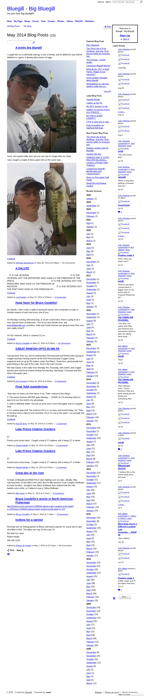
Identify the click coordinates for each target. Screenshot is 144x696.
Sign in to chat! (124, 694)
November (91, 282)
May (88, 237)
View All (107, 91)
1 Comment (61, 423)
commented (123, 143)
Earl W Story (21, 423)
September (91, 205)
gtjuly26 (122, 177)
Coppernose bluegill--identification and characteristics (96, 171)
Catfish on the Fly (94, 103)
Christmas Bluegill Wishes (98, 65)
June (88, 247)
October (90, 286)
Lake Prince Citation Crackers (35, 429)
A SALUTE (22, 268)
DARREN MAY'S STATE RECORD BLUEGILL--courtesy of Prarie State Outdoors (97, 161)
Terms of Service (130, 692)
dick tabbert (123, 346)
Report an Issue (112, 692)
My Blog (27, 26)
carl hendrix (21, 297)
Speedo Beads (93, 99)
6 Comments (62, 514)
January (90, 198)
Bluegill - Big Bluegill (31, 8)
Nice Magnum (92, 45)
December (91, 212)
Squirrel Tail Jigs (93, 154)
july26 (121, 281)
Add (109, 27)
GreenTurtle (124, 205)
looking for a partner (29, 519)
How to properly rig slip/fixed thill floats (95, 126)
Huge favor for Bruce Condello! (36, 302)
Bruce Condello (23, 343)
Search (141, 2)
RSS (8, 554)
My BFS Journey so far (97, 106)
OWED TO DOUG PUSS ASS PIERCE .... (98, 111)
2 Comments (62, 445)
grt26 (120, 151)
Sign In (108, 2)
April (88, 223)
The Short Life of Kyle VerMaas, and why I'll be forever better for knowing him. (98, 52)
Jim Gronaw (21, 381)
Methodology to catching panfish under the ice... (97, 85)
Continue (11, 258)
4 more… (121, 236)
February (90, 216)
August (89, 293)
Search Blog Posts (34, 42)
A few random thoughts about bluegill (96, 79)
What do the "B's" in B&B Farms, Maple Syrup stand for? (97, 72)
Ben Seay (20, 493)
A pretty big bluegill (28, 47)
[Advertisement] (121, 644)
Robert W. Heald (23, 545)
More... (125, 597)
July (88, 234)
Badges (98, 692)
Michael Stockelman (25, 263)
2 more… (121, 112)
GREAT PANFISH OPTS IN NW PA (37, 348)
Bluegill (28, 692)
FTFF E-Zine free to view (97, 122)
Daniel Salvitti (22, 445)
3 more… (121, 505)
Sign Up (101, 2)
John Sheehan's (126, 144)
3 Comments (60, 381)
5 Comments (60, 297)
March (89, 240)
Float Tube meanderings (31, 386)
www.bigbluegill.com (16, 325)
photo (129, 146)
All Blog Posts (13, 26)
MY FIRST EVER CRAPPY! (94, 117)
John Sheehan (124, 49)
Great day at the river (29, 472)
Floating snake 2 (126, 255)
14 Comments (64, 343)
